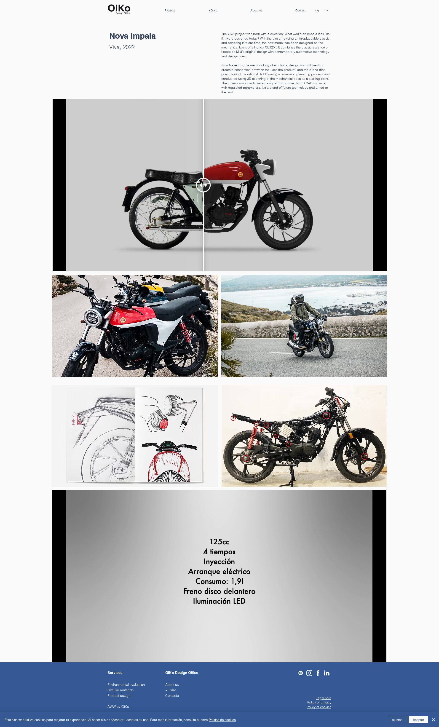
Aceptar (418, 719)
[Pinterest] (301, 673)
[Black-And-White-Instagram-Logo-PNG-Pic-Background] (309, 673)
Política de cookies (222, 719)
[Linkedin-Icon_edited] (327, 673)
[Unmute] (66, 265)
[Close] (433, 719)
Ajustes (397, 719)
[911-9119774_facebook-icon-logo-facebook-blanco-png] (318, 673)
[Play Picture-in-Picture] (373, 265)
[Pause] (59, 265)
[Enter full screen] (380, 265)
